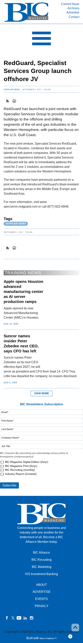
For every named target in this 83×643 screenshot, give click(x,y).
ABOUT (41, 584)
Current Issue (70, 4)
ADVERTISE (42, 591)
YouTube (19, 618)
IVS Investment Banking (41, 574)
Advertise (72, 12)
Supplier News (12, 89)
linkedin (25, 618)
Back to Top (75, 627)
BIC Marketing (41, 566)
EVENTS (41, 599)
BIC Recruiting (41, 559)
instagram (31, 618)
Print (14, 101)
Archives (73, 8)
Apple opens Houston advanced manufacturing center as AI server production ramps (23, 291)
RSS (7, 101)
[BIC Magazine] (26, 21)
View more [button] (41, 393)
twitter (13, 618)
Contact (74, 17)
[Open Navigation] (41, 39)
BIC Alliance (41, 552)
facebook (7, 618)
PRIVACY (41, 606)
